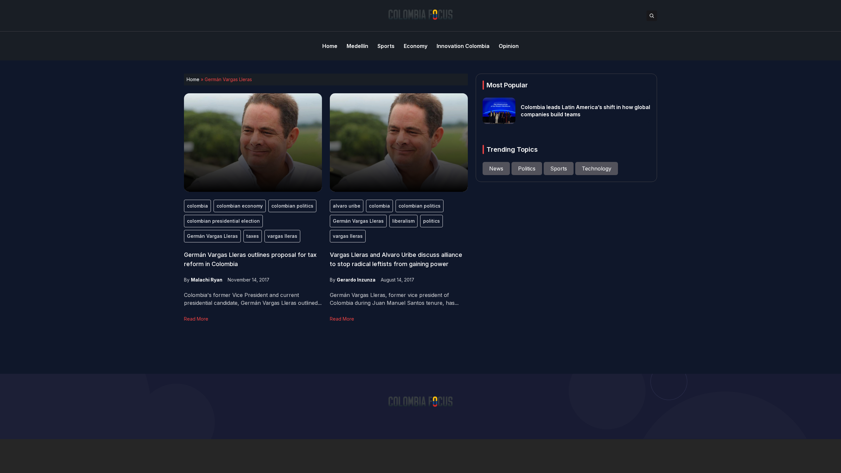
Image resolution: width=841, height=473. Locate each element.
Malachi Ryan (206, 279)
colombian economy (239, 206)
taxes (252, 236)
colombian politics (292, 206)
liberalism (403, 221)
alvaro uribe (346, 206)
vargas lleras (282, 236)
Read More (196, 319)
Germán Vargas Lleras (212, 236)
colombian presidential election (223, 221)
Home (193, 79)
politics (431, 221)
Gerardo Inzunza (356, 279)
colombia (197, 206)
